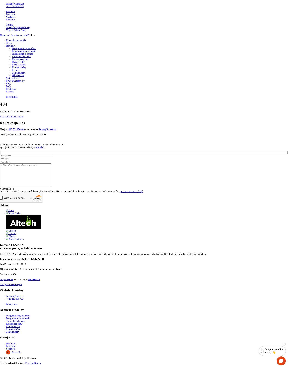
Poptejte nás (11, 96)
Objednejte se (6, 279)
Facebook (10, 11)
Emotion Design (33, 363)
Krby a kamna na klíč (16, 40)
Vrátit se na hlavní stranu (11, 116)
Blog (8, 83)
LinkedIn (10, 19)
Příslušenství (18, 75)
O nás (9, 43)
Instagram (10, 14)
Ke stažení (11, 89)
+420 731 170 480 (16, 129)
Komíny (16, 70)
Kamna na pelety (20, 59)
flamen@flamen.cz (15, 3)
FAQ (8, 86)
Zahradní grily (19, 72)
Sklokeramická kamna (22, 54)
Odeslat (4, 205)
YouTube (10, 17)
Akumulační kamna (21, 56)
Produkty (10, 45)
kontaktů (40, 147)
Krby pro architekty (15, 81)
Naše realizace (13, 78)
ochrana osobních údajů (132, 191)
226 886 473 (34, 279)
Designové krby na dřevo (24, 48)
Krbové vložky (19, 67)
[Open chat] (281, 360)
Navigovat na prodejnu (11, 284)
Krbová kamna (19, 64)
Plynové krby (18, 62)
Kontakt (10, 91)
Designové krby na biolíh (24, 51)
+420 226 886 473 (15, 6)
